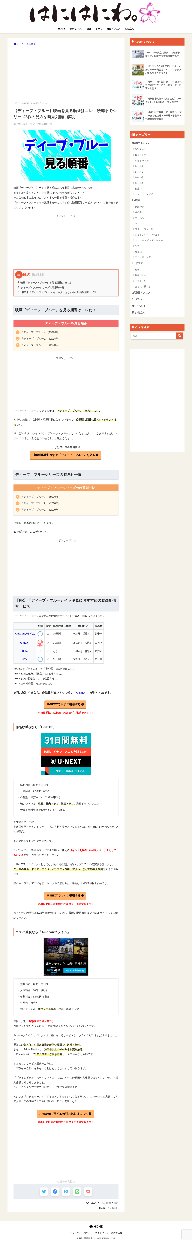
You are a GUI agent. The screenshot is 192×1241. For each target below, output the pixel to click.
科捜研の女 (140, 275)
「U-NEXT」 (81, 692)
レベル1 (139, 166)
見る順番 (106, 1202)
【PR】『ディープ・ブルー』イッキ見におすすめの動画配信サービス (57, 292)
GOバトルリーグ (143, 149)
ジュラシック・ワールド (147, 234)
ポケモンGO (76, 28)
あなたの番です (143, 286)
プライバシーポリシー (81, 1233)
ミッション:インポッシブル (149, 240)
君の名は (139, 212)
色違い (138, 188)
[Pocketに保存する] (88, 1191)
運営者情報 (116, 1233)
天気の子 (139, 206)
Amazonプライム (25, 633)
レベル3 (139, 177)
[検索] (179, 335)
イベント (140, 306)
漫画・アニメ (113, 28)
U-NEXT (25, 642)
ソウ (137, 246)
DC (136, 223)
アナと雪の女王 (143, 257)
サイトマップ (101, 1233)
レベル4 (139, 183)
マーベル (139, 218)
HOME (61, 28)
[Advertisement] (66, 72)
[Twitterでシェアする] (44, 1191)
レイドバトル (141, 160)
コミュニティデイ (144, 194)
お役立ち (129, 28)
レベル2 (139, 171)
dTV (24, 659)
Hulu (25, 651)
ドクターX (140, 281)
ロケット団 (140, 155)
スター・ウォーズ (144, 229)
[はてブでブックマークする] (66, 1191)
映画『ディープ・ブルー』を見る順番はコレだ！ (45, 282)
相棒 (137, 269)
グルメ (138, 299)
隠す (38, 274)
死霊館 (138, 251)
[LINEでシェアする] (77, 1191)
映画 (89, 28)
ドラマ (99, 28)
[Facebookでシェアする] (55, 1191)
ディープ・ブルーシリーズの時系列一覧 (41, 287)
